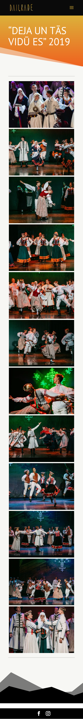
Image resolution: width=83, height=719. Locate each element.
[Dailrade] (41, 175)
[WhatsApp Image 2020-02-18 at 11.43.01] (41, 127)
